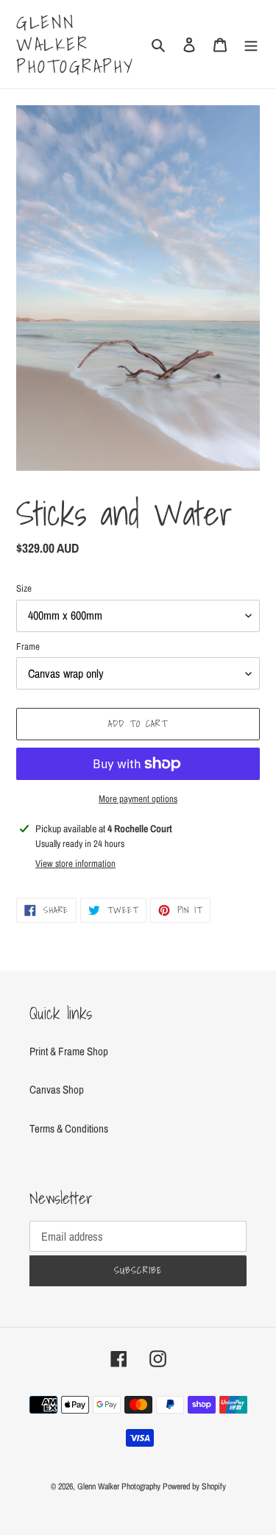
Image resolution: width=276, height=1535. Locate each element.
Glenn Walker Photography (75, 44)
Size (24, 588)
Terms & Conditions (68, 1128)
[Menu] (251, 44)
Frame (28, 646)
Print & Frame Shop (68, 1051)
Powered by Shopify (194, 1486)
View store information (75, 863)
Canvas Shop (56, 1089)
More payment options (138, 799)
